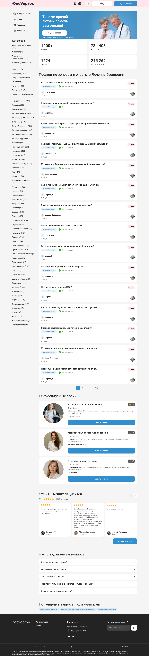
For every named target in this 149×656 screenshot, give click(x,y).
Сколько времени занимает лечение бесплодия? (66, 328)
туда (97, 388)
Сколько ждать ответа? (52, 576)
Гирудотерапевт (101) (21, 101)
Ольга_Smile (50, 92)
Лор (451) (16, 172)
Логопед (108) (18, 168)
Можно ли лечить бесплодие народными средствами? (70, 348)
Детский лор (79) (19, 122)
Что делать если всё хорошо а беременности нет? (67, 82)
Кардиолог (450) (18, 151)
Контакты (21, 31)
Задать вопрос (125, 4)
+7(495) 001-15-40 (78, 630)
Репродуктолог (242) (20, 266)
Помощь (21, 25)
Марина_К (49, 195)
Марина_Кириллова (53, 215)
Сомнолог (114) (18, 275)
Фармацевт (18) (18, 300)
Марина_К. (49, 317)
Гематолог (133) (18, 82)
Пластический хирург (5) (22, 229)
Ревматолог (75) (18, 258)
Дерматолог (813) (19, 109)
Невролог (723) (18, 195)
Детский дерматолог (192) (23, 118)
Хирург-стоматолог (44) (21, 321)
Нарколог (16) (17, 191)
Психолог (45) (17, 241)
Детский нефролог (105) (22, 130)
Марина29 (49, 276)
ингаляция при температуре (49, 609)
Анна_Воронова (51, 358)
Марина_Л (49, 113)
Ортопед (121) (17, 216)
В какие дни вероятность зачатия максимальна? (66, 205)
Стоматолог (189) (19, 283)
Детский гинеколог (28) (21, 113)
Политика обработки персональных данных (52, 647)
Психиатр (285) (18, 237)
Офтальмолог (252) (20, 220)
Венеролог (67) (18, 69)
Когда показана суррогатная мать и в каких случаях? (69, 307)
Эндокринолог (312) (20, 325)
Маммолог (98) (18, 176)
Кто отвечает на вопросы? (53, 569)
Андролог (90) (17, 52)
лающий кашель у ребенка (107, 609)
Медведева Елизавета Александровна (88, 432)
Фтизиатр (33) (17, 312)
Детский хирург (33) (20, 139)
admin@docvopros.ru (79, 626)
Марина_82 (49, 379)
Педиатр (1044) (18, 225)
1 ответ (131, 83)
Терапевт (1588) (18, 287)
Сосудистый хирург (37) (21, 279)
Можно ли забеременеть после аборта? (62, 266)
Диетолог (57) (17, 143)
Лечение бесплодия (48, 86)
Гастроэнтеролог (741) (21, 78)
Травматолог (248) (19, 291)
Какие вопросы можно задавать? (56, 591)
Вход (102, 4)
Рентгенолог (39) (19, 262)
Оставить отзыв (125, 541)
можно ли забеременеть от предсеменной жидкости (78, 609)
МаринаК (48, 338)
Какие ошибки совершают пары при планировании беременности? (76, 123)
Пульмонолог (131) (20, 250)
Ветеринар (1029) (19, 73)
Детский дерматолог (77, 444)
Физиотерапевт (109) (20, 304)
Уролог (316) (17, 296)
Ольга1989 (49, 236)
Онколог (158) (17, 208)
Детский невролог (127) (22, 126)
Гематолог (72, 473)
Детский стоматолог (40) (22, 134)
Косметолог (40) (18, 159)
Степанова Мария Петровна (82, 461)
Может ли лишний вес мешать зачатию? (62, 225)
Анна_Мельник (51, 174)
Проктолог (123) (18, 233)
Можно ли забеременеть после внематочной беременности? (73, 164)
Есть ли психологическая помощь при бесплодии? (67, 246)
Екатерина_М (50, 154)
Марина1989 (50, 133)
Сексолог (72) (17, 270)
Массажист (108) (19, 187)
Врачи (19, 19)
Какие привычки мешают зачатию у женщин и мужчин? (70, 185)
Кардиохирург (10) (19, 155)
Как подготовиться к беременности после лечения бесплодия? (74, 144)
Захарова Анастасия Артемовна (85, 404)
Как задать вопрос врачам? (54, 562)
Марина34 (49, 256)
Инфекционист (74, 416)
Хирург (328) (17, 316)
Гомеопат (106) (18, 105)
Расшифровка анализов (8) (23, 254)
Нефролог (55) (18, 204)
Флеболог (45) (18, 308)
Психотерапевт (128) (20, 245)
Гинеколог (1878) (19, 90)
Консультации (23, 13)
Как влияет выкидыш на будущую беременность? (67, 103)
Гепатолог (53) (18, 86)
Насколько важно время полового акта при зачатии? (69, 368)
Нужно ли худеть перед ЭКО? (56, 287)
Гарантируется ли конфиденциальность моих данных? (67, 584)
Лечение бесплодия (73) (22, 164)
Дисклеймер (75, 647)
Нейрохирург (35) (19, 199)
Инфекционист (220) (20, 147)
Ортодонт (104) (18, 212)
